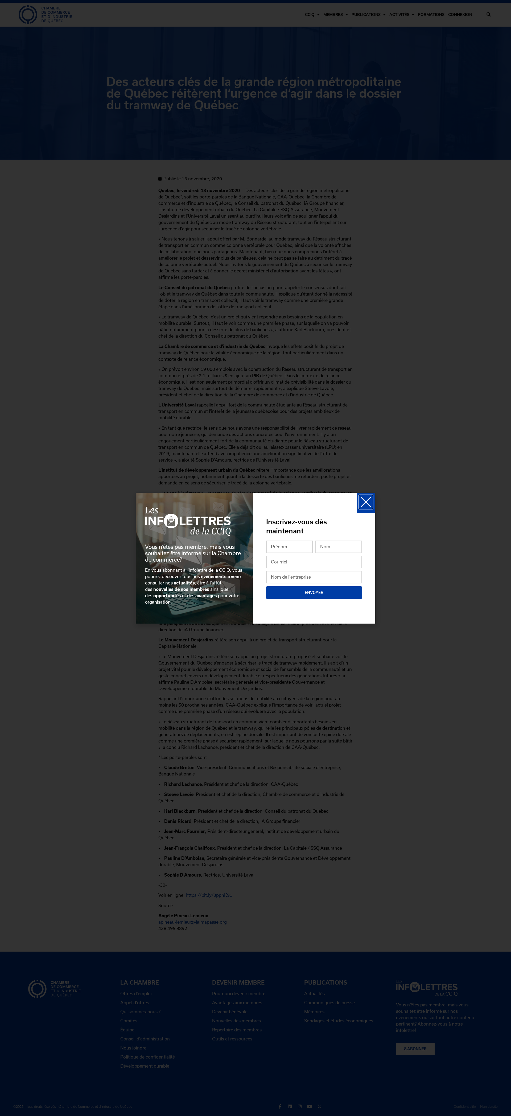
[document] (255, 558)
